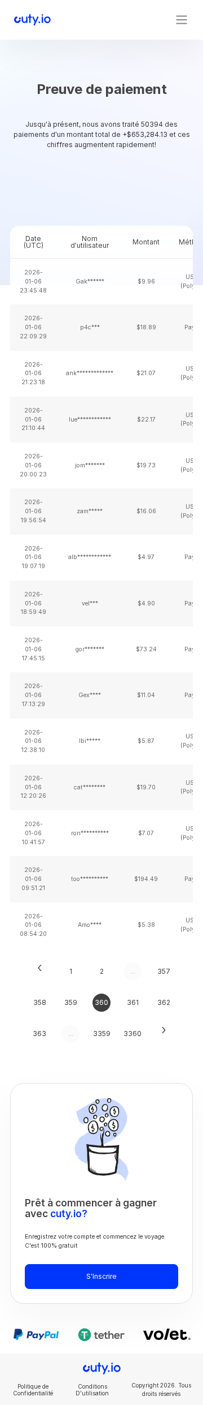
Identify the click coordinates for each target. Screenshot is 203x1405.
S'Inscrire (101, 1276)
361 (133, 1002)
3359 (102, 1033)
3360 (132, 1033)
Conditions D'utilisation (92, 1390)
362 (163, 1002)
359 (70, 1002)
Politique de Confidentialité (33, 1390)
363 (39, 1033)
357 (163, 971)
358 (39, 1002)
